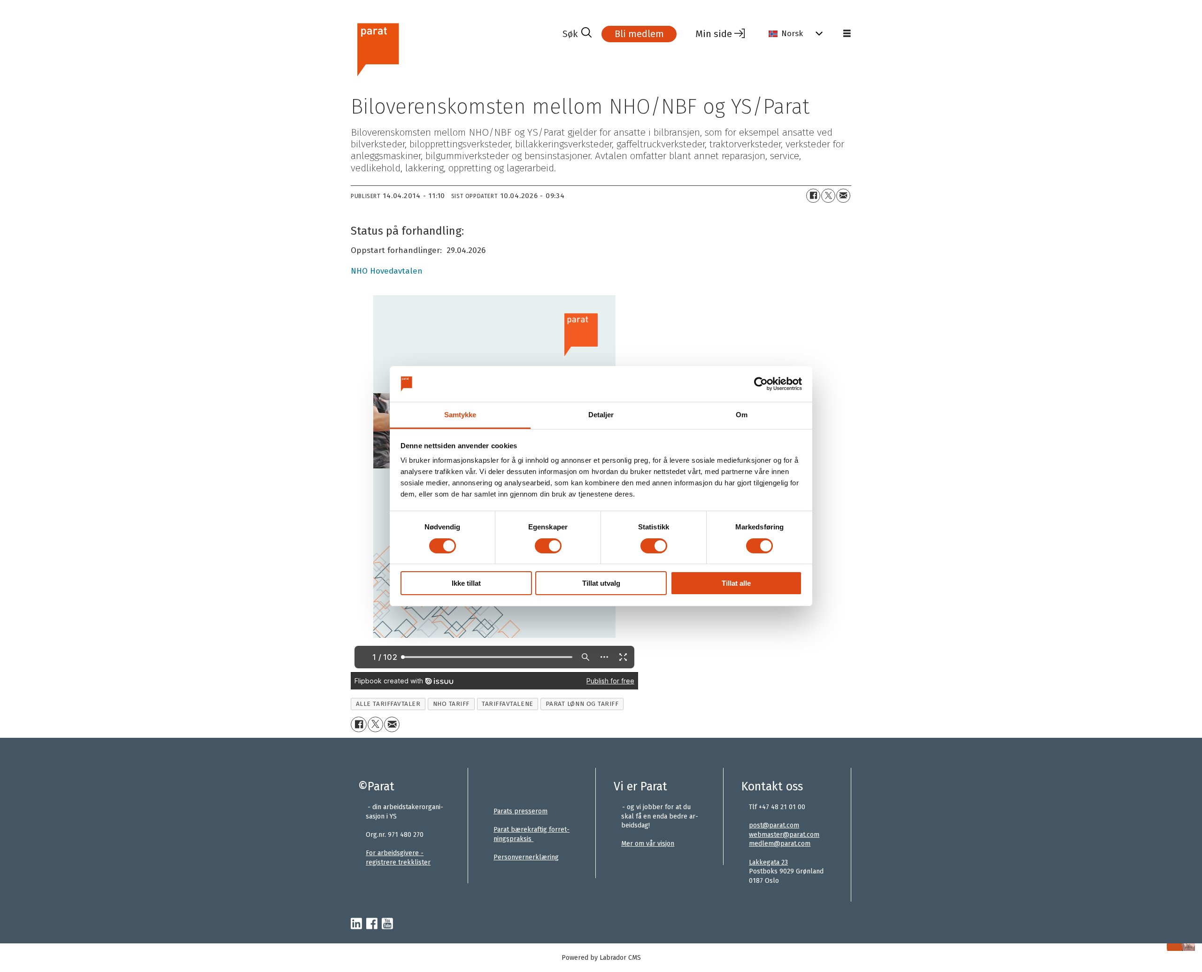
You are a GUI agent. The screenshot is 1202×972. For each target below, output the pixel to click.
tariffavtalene (507, 704)
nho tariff (451, 704)
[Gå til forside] (453, 48)
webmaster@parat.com (784, 835)
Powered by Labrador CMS (601, 958)
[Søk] (577, 34)
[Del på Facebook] (813, 196)
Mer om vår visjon (647, 844)
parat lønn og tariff (582, 704)
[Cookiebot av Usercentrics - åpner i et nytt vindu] (761, 384)
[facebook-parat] (372, 924)
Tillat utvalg (601, 583)
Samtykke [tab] (460, 415)
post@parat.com (774, 825)
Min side (713, 33)
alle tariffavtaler (388, 704)
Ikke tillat (466, 583)
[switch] (548, 545)
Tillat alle (736, 583)
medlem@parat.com (779, 844)
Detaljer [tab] (601, 415)
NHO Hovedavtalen (387, 271)
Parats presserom (520, 811)
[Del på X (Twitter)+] (828, 196)
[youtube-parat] (387, 924)
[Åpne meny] (847, 34)
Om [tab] (741, 415)
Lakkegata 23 (768, 862)
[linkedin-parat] (356, 924)
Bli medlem (639, 33)
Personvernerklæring (526, 857)
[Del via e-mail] (843, 196)
